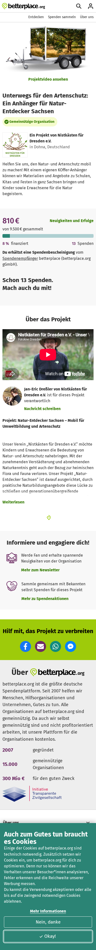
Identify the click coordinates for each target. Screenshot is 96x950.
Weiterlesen (13, 502)
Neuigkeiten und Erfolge (72, 220)
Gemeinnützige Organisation (31, 122)
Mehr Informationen (48, 911)
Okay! (50, 936)
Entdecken (36, 17)
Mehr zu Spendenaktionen (44, 598)
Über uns (87, 17)
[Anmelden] (91, 6)
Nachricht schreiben (42, 408)
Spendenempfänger (20, 258)
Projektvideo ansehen (48, 79)
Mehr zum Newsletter (40, 570)
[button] (25, 646)
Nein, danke (48, 922)
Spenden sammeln (62, 17)
